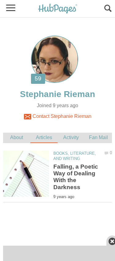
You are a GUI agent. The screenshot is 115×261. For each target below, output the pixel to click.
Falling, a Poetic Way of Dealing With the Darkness (75, 176)
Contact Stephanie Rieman (61, 116)
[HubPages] (58, 9)
